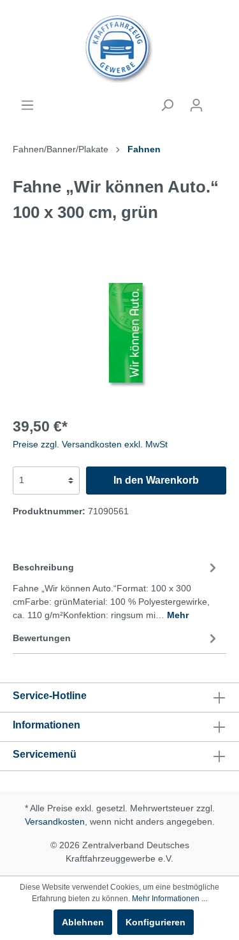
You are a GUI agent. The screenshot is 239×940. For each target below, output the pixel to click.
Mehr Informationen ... (169, 898)
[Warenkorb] (218, 100)
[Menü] (27, 105)
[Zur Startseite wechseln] (119, 49)
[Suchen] (167, 105)
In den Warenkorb (156, 480)
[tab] (116, 589)
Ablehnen (83, 922)
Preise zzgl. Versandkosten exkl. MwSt (90, 444)
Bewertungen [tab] (42, 638)
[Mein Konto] (196, 105)
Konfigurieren (155, 922)
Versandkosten (55, 821)
